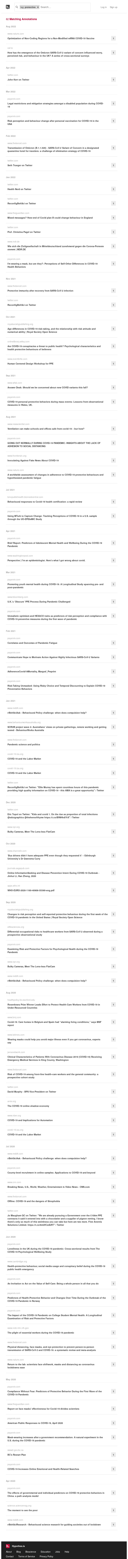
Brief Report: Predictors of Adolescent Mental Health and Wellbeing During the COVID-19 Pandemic (54, 544)
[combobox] (63, 7)
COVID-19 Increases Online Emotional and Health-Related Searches (43, 1469)
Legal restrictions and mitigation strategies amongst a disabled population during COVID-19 (55, 105)
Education (46, 1551)
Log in (104, 7)
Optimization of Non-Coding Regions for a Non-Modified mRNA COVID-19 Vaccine (50, 38)
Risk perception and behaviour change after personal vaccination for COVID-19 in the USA (53, 122)
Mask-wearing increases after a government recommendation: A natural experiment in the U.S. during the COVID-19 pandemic (55, 1439)
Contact (10, 1556)
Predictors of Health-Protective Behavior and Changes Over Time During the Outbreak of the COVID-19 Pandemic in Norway (56, 1299)
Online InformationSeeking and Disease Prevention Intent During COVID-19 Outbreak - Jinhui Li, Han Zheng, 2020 (53, 874)
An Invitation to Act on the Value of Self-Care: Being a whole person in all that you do (53, 1283)
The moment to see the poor (22, 1510)
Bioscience (30, 1551)
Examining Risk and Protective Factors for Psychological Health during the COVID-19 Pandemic (52, 950)
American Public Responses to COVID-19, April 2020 (35, 1423)
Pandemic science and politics (23, 744)
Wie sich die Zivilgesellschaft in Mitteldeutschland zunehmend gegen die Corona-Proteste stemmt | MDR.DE (55, 248)
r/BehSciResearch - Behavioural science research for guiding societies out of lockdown (54, 1524)
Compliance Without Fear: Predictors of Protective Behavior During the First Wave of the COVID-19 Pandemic (54, 1393)
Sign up (113, 7)
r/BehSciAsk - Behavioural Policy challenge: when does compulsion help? (47, 712)
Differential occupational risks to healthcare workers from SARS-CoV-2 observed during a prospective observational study (55, 933)
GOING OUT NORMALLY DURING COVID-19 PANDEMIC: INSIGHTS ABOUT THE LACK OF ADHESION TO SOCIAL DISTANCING (54, 444)
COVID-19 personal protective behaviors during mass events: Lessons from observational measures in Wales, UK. (55, 403)
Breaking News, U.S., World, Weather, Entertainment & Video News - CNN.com (48, 1186)
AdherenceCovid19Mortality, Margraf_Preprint (31, 671)
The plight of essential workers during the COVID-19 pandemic (40, 1332)
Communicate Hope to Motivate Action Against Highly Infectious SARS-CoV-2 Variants (53, 657)
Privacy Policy (46, 1556)
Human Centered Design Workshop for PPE (30, 363)
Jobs (57, 1551)
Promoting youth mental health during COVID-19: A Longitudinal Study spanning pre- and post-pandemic (55, 586)
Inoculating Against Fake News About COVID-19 (33, 460)
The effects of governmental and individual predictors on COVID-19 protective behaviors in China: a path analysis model (55, 1494)
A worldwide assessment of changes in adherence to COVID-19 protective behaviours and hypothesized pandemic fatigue (55, 476)
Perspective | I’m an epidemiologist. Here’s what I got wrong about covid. (46, 560)
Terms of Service (26, 1556)
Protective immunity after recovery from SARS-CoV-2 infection (40, 290)
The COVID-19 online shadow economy (28, 1105)
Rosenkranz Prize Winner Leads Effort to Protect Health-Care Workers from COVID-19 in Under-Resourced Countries (53, 1006)
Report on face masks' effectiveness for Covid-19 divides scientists (43, 1408)
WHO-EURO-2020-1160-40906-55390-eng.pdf (30, 890)
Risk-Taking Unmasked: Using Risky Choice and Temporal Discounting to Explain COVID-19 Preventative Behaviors (56, 687)
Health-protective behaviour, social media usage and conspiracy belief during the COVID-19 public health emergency (56, 1267)
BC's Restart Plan (16, 1454)
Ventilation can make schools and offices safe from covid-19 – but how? (45, 428)
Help (67, 1551)
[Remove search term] (37, 7)
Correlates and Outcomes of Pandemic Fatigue (32, 642)
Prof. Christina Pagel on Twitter (24, 231)
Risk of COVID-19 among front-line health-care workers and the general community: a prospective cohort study (52, 1076)
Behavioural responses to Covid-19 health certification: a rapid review (44, 501)
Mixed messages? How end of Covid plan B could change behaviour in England (50, 217)
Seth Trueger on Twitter (19, 165)
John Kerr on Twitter (18, 79)
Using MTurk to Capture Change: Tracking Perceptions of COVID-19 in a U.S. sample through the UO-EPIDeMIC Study (52, 517)
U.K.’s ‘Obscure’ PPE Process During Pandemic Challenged (38, 601)
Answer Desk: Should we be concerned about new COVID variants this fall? (47, 387)
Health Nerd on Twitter (19, 189)
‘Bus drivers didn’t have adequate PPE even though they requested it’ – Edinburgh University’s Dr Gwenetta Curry (51, 857)
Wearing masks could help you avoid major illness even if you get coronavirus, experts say (53, 1041)
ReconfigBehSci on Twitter (21, 203)
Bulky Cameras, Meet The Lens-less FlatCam (31, 831)
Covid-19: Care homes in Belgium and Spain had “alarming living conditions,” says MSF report (54, 1023)
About (9, 1551)
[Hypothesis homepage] (10, 7)
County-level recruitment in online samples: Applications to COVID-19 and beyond (51, 1172)
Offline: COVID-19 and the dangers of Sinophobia (33, 1201)
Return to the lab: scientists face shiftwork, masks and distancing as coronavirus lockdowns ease (50, 1366)
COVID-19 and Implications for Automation (30, 1120)
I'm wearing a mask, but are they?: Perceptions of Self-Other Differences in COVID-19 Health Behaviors (52, 265)
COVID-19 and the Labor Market (24, 758)
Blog (18, 1551)
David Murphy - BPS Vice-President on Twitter (31, 1091)
